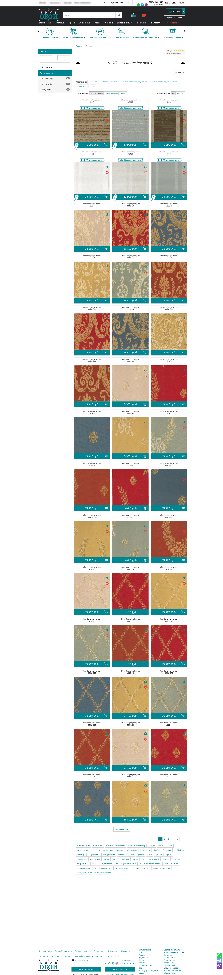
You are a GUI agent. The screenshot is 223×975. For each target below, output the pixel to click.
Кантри (135, 859)
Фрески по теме (103, 956)
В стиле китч (98, 845)
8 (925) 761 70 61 (156, 4)
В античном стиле (171, 864)
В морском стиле (83, 845)
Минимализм (154, 859)
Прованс (140, 855)
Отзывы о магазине (172, 968)
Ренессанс (167, 850)
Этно (93, 850)
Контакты (141, 23)
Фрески (72, 23)
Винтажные (122, 855)
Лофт (143, 859)
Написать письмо (86, 969)
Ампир (149, 855)
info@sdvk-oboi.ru (176, 3)
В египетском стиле (110, 82)
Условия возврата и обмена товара (172, 971)
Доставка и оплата (125, 23)
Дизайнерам (169, 965)
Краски (98, 23)
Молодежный (132, 850)
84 (178, 93)
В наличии (47, 67)
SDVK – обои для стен (48, 14)
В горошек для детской (161, 868)
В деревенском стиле (141, 868)
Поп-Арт (157, 850)
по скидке (122, 93)
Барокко (168, 855)
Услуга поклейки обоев (174, 952)
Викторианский (109, 855)
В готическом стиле (122, 868)
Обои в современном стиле (125, 864)
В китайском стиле (106, 850)
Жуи (132, 855)
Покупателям (155, 23)
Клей (141, 968)
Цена (42, 51)
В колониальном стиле (103, 868)
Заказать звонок (120, 969)
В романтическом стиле (115, 845)
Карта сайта (169, 962)
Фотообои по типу (83, 956)
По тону (43, 956)
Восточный (176, 859)
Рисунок (67, 956)
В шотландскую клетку (136, 845)
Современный (94, 855)
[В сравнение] (107, 115)
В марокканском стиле (85, 86)
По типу (125, 951)
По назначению (82, 951)
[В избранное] (107, 120)
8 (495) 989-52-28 (156, 2)
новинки (114, 93)
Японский (125, 859)
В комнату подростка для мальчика (163, 82)
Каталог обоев (44, 23)
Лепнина (109, 23)
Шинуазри (81, 855)
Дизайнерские (82, 850)
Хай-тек (115, 859)
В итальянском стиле (103, 873)
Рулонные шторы (146, 965)
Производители (47, 73)
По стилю (112, 951)
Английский (81, 859)
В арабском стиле (84, 868)
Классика (119, 850)
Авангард (161, 845)
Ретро (94, 864)
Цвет (117, 956)
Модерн (165, 859)
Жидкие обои (85, 23)
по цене (107, 93)
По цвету (55, 956)
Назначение (45, 951)
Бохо (170, 845)
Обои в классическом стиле (150, 864)
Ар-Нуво (152, 845)
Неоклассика (145, 850)
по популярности (96, 93)
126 (182, 93)
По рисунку (99, 951)
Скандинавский (106, 864)
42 (173, 93)
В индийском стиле (84, 873)
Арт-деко (158, 855)
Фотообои (60, 23)
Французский (95, 859)
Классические (94, 82)
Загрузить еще (121, 829)
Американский (83, 864)
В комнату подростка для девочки (134, 82)
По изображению (63, 951)
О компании (169, 957)
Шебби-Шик (179, 850)
